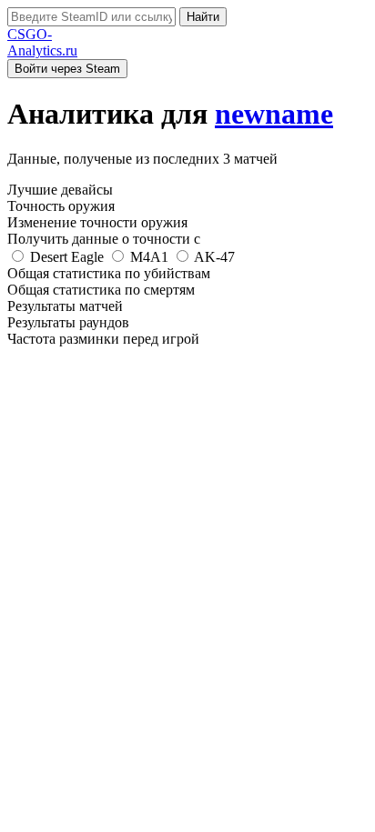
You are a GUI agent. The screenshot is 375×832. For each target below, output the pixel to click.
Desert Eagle (66, 257)
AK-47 (213, 257)
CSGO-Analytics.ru (42, 42)
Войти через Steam (67, 68)
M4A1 (149, 257)
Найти (203, 17)
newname (274, 113)
